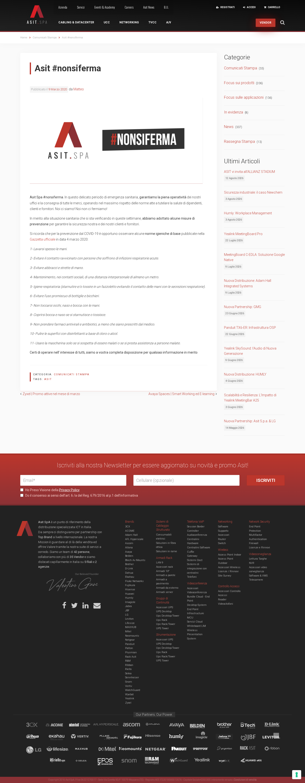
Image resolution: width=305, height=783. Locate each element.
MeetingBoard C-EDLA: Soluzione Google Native (254, 257)
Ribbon (129, 665)
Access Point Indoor (229, 554)
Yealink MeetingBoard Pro (243, 234)
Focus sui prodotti (239, 83)
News (229, 126)
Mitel (128, 631)
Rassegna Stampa (239, 141)
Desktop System (197, 605)
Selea (128, 673)
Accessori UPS (164, 607)
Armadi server (164, 592)
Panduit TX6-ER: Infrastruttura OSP (250, 328)
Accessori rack (164, 566)
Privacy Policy (69, 490)
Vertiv (128, 686)
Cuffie (190, 551)
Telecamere (256, 579)
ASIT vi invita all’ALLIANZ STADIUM (249, 172)
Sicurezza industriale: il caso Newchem (253, 192)
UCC (107, 22)
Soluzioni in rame (166, 551)
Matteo (78, 89)
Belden (129, 555)
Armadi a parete (165, 575)
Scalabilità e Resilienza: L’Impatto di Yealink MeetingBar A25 (250, 397)
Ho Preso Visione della (52, 490)
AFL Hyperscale (134, 539)
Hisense (130, 589)
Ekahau (129, 576)
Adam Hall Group (84, 725)
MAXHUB (130, 627)
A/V (168, 22)
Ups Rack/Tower (165, 624)
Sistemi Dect (195, 560)
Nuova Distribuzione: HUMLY (245, 374)
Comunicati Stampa (71, 374)
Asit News (148, 7)
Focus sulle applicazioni (244, 97)
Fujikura (130, 585)
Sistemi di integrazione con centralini (197, 568)
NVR (251, 563)
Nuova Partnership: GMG (242, 307)
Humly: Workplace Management (248, 213)
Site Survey (224, 575)
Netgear (130, 639)
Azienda (62, 7)
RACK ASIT (251, 749)
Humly (129, 597)
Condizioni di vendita (245, 779)
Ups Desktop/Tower (167, 615)
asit (48, 379)
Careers (129, 7)
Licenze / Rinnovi (228, 571)
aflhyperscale (108, 725)
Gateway (192, 555)
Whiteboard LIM (196, 626)
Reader (222, 599)
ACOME (129, 530)
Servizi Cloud (195, 621)
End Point (192, 609)
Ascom (129, 543)
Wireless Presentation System (195, 634)
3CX (127, 526)
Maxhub (84, 749)
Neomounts (132, 635)
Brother (129, 564)
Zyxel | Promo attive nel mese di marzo (51, 394)
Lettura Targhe (258, 558)
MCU (190, 617)
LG (126, 614)
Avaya (128, 551)
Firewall (253, 543)
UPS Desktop (164, 611)
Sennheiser (132, 677)
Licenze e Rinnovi (259, 547)
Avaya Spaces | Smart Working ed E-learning (181, 394)
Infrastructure (195, 613)
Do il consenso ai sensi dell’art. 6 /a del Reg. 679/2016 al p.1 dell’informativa (81, 495)
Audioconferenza (197, 534)
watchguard (179, 761)
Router (222, 539)
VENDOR (265, 22)
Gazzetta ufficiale (42, 239)
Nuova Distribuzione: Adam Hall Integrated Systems (247, 283)
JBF (127, 610)
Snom (128, 681)
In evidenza (233, 112)
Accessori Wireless (229, 567)
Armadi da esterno (167, 587)
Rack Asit (130, 656)
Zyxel (128, 702)
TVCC (152, 22)
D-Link (129, 568)
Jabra (128, 606)
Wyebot (129, 694)
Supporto (223, 530)
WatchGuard (132, 690)
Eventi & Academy (104, 7)
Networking (129, 22)
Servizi (81, 7)
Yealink (129, 698)
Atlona (129, 547)
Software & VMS (258, 575)
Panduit (130, 644)
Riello (128, 669)
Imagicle (130, 602)
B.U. (166, 7)
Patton (129, 648)
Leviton (129, 618)
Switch (222, 543)
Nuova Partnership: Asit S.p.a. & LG (250, 421)
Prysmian (131, 652)
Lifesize (130, 623)
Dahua (129, 572)
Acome (60, 725)
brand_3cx (36, 725)
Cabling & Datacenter (76, 22)
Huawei (129, 593)
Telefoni (192, 576)
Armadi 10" (162, 571)
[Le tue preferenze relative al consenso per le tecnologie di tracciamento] (296, 774)
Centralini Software (198, 547)
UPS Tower (162, 628)
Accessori (223, 534)
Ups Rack (161, 620)
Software (223, 526)
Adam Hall (131, 534)
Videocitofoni (225, 603)
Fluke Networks (134, 581)
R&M (128, 660)
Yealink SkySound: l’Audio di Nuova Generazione (250, 350)
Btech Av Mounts (135, 560)
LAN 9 (159, 562)
